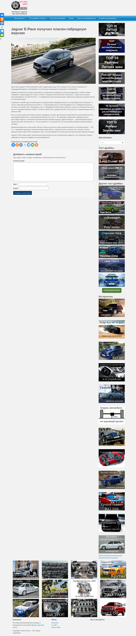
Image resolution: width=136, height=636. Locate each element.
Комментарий (19, 161)
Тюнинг (71, 18)
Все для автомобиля (57, 18)
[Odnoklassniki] (17, 145)
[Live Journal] (25, 145)
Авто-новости (19, 18)
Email (15, 188)
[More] (36, 145)
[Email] (32, 145)
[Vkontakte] (13, 145)
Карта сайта (56, 627)
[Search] (123, 142)
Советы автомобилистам (86, 18)
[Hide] (1, 39)
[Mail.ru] (21, 145)
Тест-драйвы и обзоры (37, 18)
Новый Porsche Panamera (108, 558)
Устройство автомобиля (107, 18)
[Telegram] (28, 145)
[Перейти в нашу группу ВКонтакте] (112, 290)
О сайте (54, 625)
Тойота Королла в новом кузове (110, 555)
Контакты (55, 623)
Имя (15, 184)
